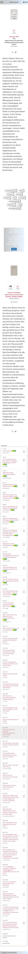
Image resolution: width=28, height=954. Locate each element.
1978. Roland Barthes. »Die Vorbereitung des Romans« (10, 568)
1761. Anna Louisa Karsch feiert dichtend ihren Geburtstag (9, 883)
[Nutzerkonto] (23, 2)
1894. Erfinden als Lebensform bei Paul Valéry (10, 776)
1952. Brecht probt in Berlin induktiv (10, 675)
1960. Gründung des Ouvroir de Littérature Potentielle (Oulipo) (10, 640)
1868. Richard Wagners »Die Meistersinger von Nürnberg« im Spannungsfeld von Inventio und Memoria (11, 798)
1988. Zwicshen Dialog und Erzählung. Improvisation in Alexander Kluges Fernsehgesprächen (10, 533)
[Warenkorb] (26, 2)
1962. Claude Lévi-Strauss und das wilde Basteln (11, 629)
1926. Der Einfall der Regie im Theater (11, 720)
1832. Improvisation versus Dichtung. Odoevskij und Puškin (10, 824)
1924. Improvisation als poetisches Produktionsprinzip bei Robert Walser (9, 732)
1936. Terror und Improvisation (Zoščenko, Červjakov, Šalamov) (9, 698)
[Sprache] (25, 2)
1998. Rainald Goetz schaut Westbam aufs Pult (10, 485)
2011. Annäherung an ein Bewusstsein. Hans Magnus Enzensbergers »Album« (10, 461)
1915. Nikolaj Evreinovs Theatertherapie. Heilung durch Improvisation (9, 755)
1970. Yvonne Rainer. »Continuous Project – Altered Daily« (9, 605)
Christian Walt (14, 36)
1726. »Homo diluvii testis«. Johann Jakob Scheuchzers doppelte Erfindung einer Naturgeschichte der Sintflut (10, 925)
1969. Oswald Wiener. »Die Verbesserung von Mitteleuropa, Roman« (10, 616)
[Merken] (12, 52)
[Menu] (1, 2)
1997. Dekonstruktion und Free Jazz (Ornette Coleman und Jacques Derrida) (10, 496)
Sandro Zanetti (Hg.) (14, 292)
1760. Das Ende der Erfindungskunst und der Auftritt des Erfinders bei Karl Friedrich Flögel (11, 896)
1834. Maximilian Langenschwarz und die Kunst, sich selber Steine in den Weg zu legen (10, 811)
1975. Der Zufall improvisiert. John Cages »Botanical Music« (11, 580)
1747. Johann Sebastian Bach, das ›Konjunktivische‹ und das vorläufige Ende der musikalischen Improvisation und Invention (11, 910)
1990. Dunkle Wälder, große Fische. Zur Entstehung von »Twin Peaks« (10, 508)
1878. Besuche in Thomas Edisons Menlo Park (9, 786)
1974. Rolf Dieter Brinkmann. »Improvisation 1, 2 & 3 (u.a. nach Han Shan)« (10, 593)
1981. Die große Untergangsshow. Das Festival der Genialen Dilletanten (11, 556)
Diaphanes (14, 2)
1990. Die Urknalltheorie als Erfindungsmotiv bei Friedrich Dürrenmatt (11, 520)
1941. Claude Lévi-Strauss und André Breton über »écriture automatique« (11, 686)
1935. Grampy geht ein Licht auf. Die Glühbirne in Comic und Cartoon (10, 709)
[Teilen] (15, 52)
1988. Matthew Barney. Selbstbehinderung (9, 545)
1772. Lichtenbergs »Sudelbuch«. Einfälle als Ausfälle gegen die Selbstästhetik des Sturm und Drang (11, 870)
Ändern (14, 249)
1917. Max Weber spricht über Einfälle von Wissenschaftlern (11, 744)
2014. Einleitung (7, 451)
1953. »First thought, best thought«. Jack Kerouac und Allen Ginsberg (10, 664)
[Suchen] (2, 2)
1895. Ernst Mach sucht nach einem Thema (10, 766)
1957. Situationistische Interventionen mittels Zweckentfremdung (9, 652)
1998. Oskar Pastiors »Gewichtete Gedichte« (9, 474)
